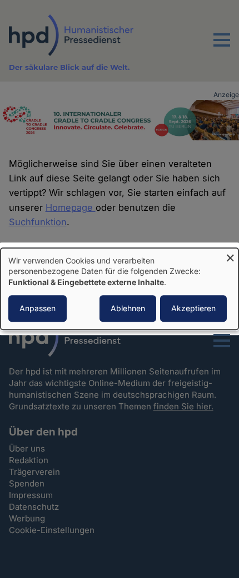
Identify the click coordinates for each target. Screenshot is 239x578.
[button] (221, 46)
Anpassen (37, 308)
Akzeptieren (193, 308)
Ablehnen (128, 308)
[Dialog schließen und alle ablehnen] (230, 255)
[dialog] (119, 288)
